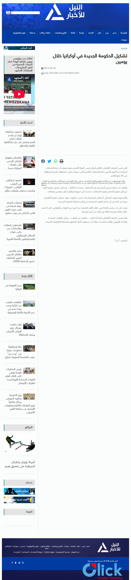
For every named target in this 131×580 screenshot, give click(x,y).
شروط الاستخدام (36, 552)
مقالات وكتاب (44, 33)
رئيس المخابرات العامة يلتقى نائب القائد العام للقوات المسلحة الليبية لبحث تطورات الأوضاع (20, 376)
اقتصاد (91, 33)
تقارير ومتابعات (61, 33)
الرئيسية (124, 33)
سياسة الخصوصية (63, 552)
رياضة (81, 33)
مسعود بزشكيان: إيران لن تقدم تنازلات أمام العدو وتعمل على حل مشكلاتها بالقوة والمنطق (19, 138)
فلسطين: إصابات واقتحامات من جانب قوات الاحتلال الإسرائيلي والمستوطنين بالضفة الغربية (19, 232)
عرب (107, 33)
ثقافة (73, 33)
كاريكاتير (28, 427)
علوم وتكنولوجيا (19, 33)
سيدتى (22, 546)
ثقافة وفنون (45, 546)
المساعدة (25, 552)
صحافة (32, 33)
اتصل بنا (17, 552)
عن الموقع (75, 552)
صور (46, 548)
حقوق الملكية (49, 552)
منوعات (124, 40)
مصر (114, 33)
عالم (99, 33)
